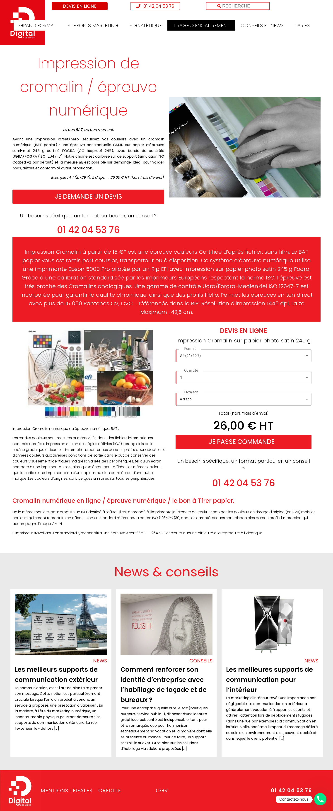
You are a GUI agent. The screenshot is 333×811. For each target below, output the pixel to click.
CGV (162, 790)
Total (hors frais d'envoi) (243, 413)
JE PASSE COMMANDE (242, 441)
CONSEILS (200, 660)
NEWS (100, 660)
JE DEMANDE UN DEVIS (88, 196)
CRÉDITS (109, 790)
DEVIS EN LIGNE (80, 6)
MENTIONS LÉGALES (67, 790)
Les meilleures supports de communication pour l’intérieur (269, 679)
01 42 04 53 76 (158, 6)
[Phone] (320, 799)
